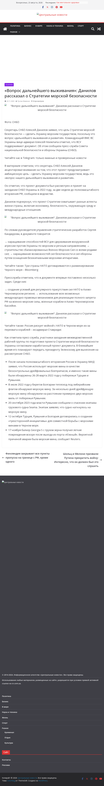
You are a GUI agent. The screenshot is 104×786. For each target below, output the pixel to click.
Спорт (81, 26)
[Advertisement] (52, 61)
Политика (15, 26)
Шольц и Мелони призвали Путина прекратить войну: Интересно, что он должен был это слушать (76, 460)
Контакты (6, 760)
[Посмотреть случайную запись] (99, 29)
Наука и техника (54, 26)
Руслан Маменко (24, 101)
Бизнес (27, 26)
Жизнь (70, 26)
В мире (39, 26)
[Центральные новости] (5, 29)
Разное (13, 32)
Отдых (7, 737)
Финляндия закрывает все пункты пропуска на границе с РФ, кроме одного (28, 457)
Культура (9, 743)
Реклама (6, 765)
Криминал (9, 732)
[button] (18, 32)
